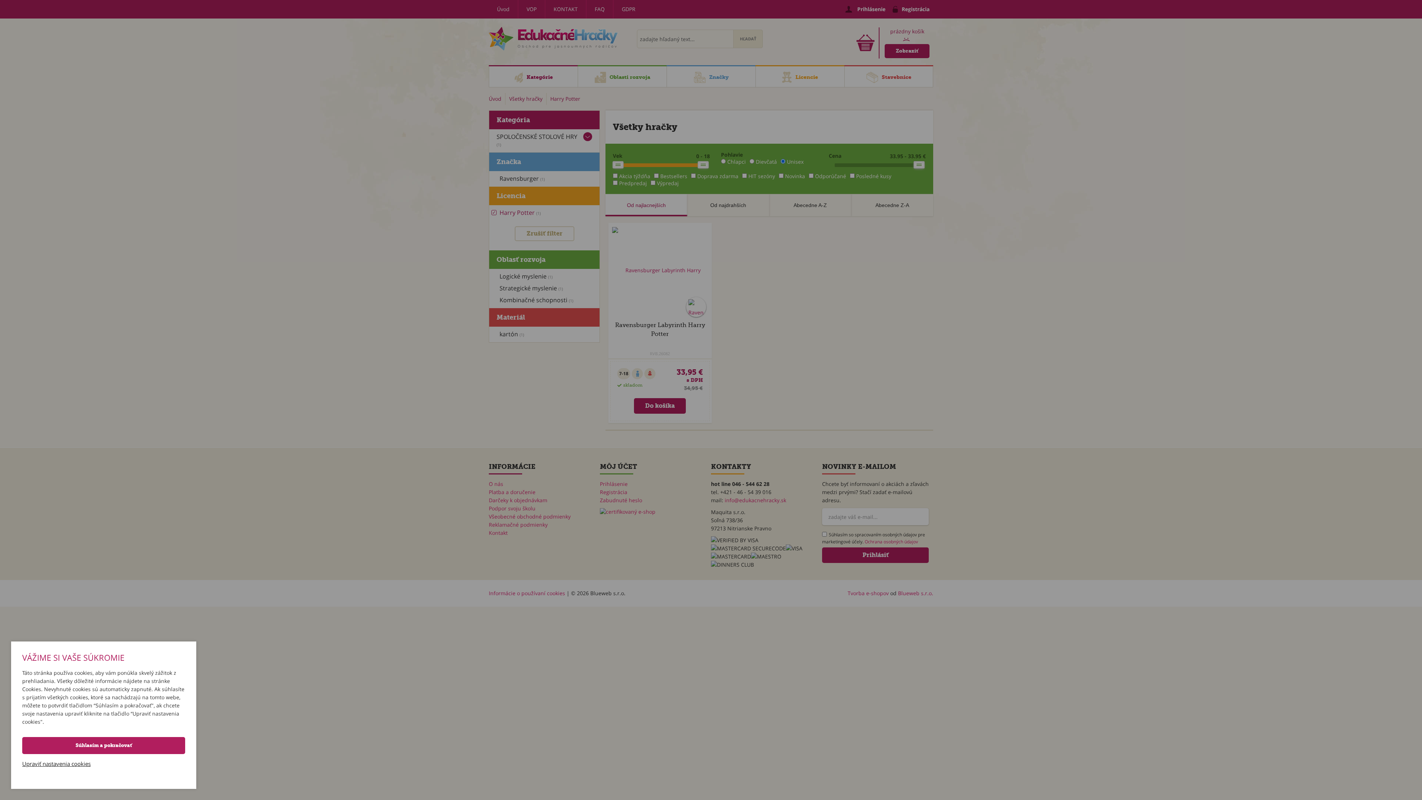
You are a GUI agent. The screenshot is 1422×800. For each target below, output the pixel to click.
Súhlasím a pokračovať (104, 745)
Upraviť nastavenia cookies (56, 763)
